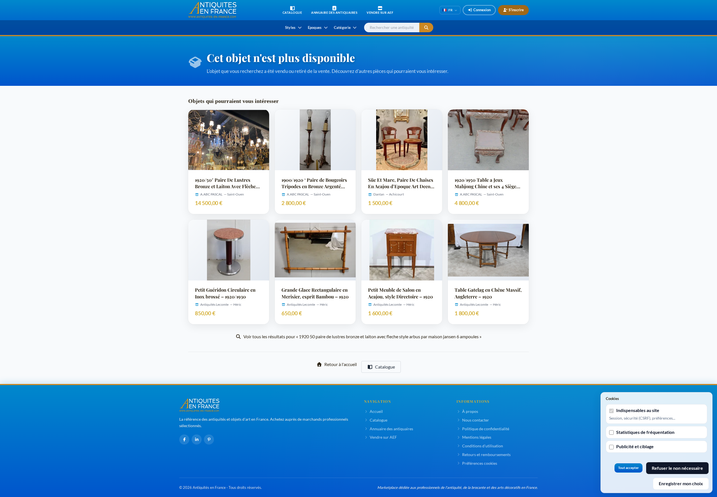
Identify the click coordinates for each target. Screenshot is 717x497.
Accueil (376, 411)
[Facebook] (184, 439)
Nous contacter (475, 420)
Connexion (482, 10)
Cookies (612, 398)
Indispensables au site (637, 410)
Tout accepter (628, 468)
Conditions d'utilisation (482, 445)
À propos (470, 411)
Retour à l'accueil (340, 364)
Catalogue (385, 366)
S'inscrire (516, 10)
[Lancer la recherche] (426, 28)
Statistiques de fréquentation (645, 432)
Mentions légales (476, 437)
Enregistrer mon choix (681, 483)
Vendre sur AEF (383, 437)
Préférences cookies (479, 463)
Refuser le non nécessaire (677, 468)
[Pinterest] (209, 439)
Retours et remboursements (486, 454)
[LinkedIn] (197, 439)
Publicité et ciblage (635, 446)
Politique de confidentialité (485, 428)
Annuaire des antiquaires (391, 428)
